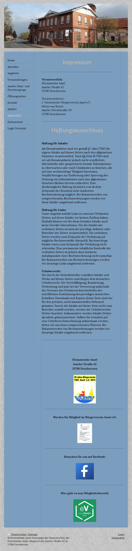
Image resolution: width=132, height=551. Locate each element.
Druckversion (19, 534)
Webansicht (118, 537)
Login (121, 534)
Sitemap (32, 534)
